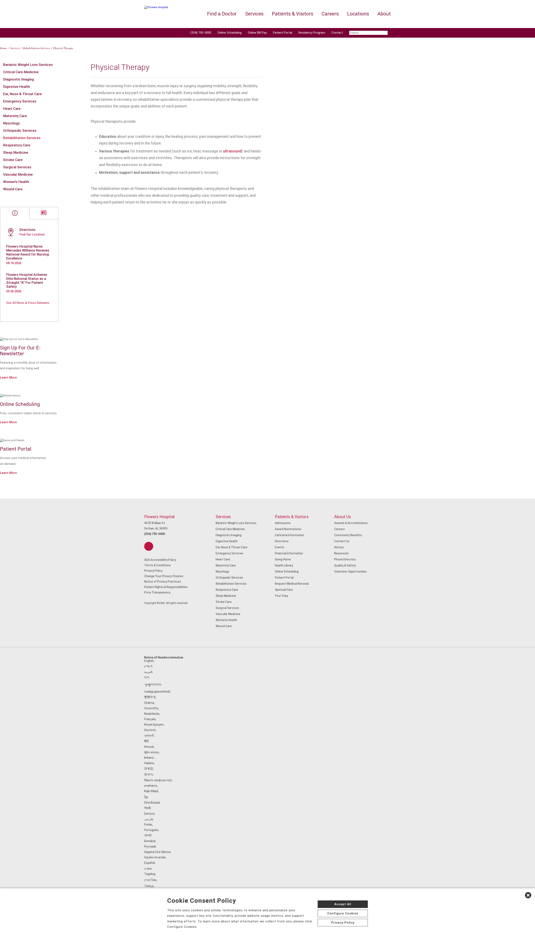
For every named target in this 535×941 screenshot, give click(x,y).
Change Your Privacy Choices (163, 576)
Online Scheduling (230, 33)
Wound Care (13, 189)
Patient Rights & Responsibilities (166, 587)
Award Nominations (288, 529)
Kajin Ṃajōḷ (151, 791)
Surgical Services (17, 167)
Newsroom (341, 553)
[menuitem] (368, 33)
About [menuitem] (384, 14)
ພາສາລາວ (150, 785)
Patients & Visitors (291, 516)
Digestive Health (16, 86)
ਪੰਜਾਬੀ (148, 835)
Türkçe (149, 886)
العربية (148, 672)
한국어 (148, 774)
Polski (148, 824)
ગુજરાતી (149, 735)
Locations (358, 14)
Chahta (149, 702)
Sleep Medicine (15, 152)
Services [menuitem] (254, 14)
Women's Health (16, 182)
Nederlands (151, 713)
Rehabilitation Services (36, 48)
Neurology (11, 123)
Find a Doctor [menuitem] (222, 14)
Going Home (283, 559)
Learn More (8, 377)
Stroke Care (13, 160)
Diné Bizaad (152, 802)
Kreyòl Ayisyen (153, 724)
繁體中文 (150, 697)
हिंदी (146, 741)
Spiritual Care (284, 589)
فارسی (148, 819)
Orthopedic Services (20, 130)
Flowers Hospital (159, 516)
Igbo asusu (151, 752)
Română (149, 841)
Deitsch (149, 813)
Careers (339, 529)
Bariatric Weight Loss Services (28, 65)
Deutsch (150, 730)
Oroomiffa (151, 708)
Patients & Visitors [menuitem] (292, 14)
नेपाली (147, 808)
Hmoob (149, 746)
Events (279, 547)
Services (15, 48)
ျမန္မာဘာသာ (152, 684)
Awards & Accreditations (351, 523)
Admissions (283, 523)
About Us (342, 516)
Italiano (149, 763)
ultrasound (232, 151)
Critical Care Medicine (21, 72)
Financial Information (289, 553)
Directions (282, 541)
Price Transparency (157, 592)
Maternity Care (15, 116)
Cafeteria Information (289, 535)
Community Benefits (348, 535)
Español (149, 862)
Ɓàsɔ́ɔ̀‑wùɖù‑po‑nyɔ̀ (158, 780)
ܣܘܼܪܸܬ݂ (148, 868)
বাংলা (146, 677)
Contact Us (341, 541)
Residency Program (311, 33)
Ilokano (149, 757)
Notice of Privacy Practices (162, 581)
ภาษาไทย (150, 880)
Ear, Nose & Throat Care (22, 94)
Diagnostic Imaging (18, 79)
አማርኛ (148, 666)
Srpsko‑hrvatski (155, 857)
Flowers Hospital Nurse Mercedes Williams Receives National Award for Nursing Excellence (27, 252)
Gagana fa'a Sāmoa (157, 852)
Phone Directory (345, 559)
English (149, 660)
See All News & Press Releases (27, 303)
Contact (337, 33)
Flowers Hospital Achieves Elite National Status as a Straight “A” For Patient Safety (26, 281)
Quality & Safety (345, 565)
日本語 (148, 768)
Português (151, 830)
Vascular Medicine (18, 174)
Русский (150, 846)
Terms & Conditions (157, 565)
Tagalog (149, 874)
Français (150, 719)
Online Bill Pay (257, 33)
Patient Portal (282, 33)
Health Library (284, 565)
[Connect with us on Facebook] (148, 546)
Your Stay (281, 595)
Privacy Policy (153, 570)
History (339, 547)
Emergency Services (19, 101)
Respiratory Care (16, 145)
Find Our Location (32, 234)
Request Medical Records (292, 583)
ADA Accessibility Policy (160, 559)
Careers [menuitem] (330, 14)
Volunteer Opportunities (350, 571)
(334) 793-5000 (200, 33)
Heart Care (12, 108)
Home (3, 48)
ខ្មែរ (146, 797)
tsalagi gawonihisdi (157, 691)
